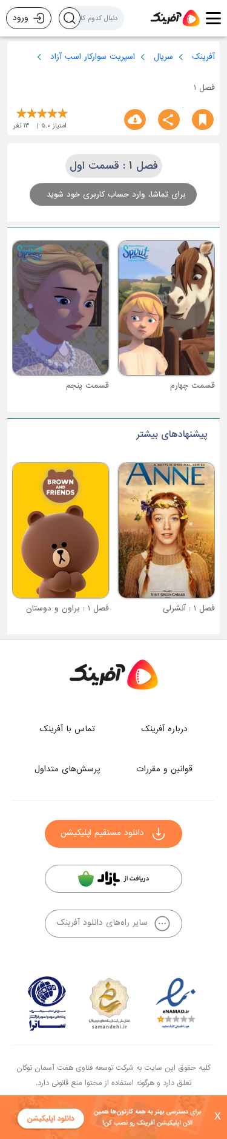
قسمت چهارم (192, 385)
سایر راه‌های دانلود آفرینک (102, 922)
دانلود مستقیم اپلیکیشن (102, 832)
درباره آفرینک (164, 729)
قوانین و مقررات (164, 769)
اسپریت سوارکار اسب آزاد (92, 57)
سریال (163, 57)
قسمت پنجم (87, 385)
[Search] (70, 18)
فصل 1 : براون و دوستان (67, 608)
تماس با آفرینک (67, 729)
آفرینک (203, 57)
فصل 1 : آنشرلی (189, 608)
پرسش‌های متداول (67, 769)
